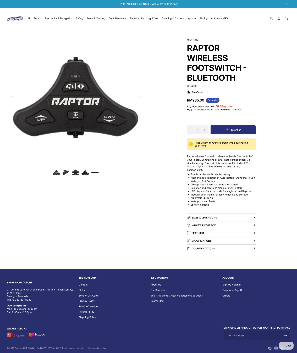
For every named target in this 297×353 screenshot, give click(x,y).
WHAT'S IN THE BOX (204, 225)
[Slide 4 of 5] (85, 172)
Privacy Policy (87, 300)
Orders (226, 295)
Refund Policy (86, 311)
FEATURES (198, 233)
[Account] (279, 18)
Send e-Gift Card (88, 295)
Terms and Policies (96, 348)
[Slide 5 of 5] (95, 172)
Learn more (236, 109)
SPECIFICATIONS (202, 240)
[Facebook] (270, 348)
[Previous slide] (8, 4)
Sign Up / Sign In (231, 284)
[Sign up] (285, 335)
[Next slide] (286, 4)
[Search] (271, 18)
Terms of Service (88, 306)
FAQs (82, 290)
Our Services (158, 290)
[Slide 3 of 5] (76, 172)
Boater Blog (157, 300)
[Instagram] (276, 348)
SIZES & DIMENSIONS (204, 217)
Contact (83, 284)
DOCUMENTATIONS (203, 248)
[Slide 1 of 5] (56, 172)
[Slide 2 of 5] (66, 172)
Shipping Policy (87, 317)
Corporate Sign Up (232, 290)
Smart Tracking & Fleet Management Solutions (177, 295)
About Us (156, 284)
